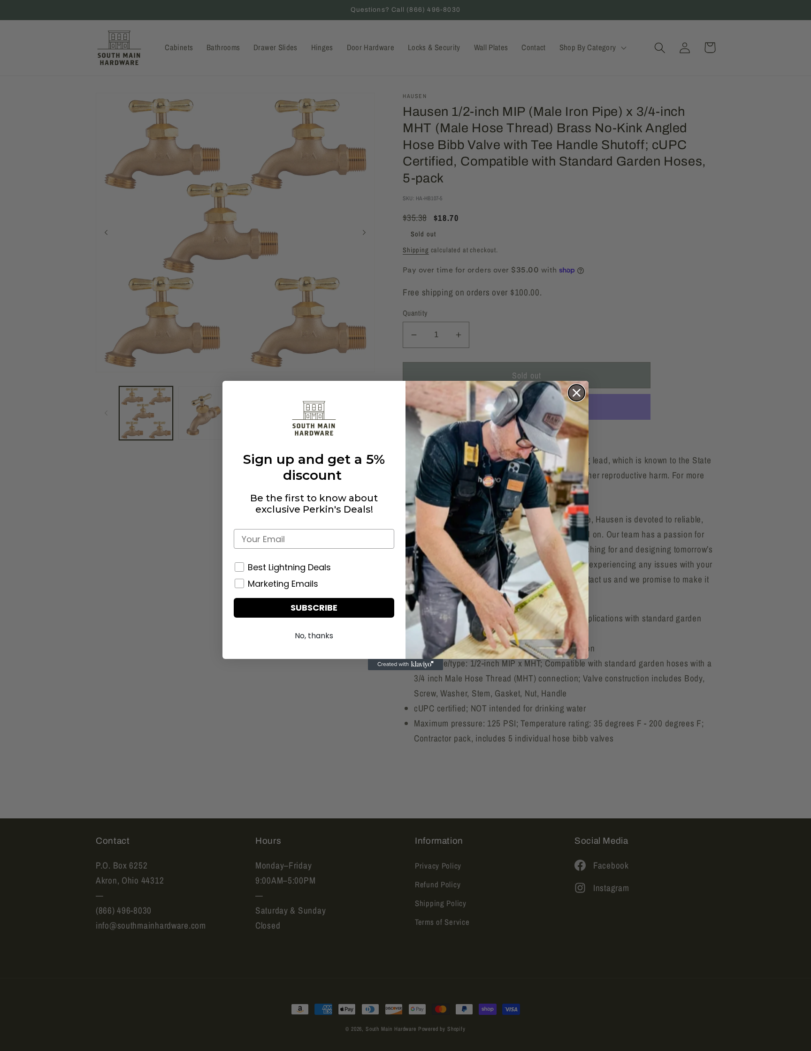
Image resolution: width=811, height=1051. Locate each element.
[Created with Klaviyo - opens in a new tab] (405, 664)
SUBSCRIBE (314, 607)
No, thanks (314, 635)
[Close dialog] (576, 393)
